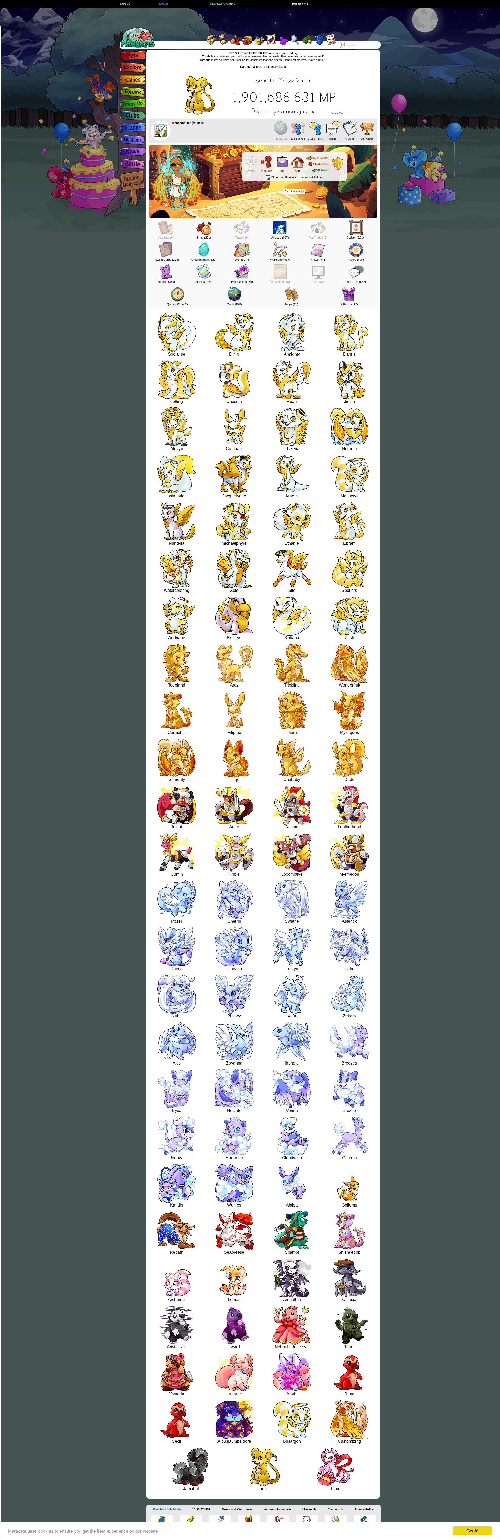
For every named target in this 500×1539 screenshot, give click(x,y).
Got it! (472, 1530)
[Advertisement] (245, 19)
